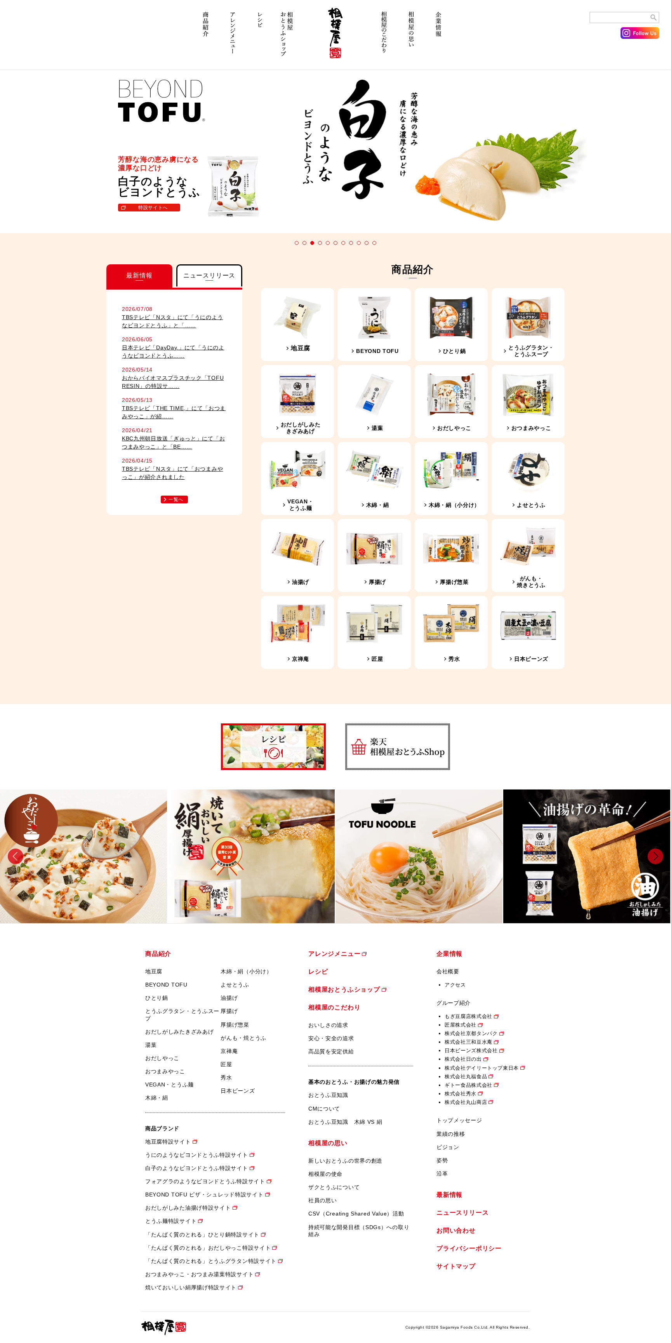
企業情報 (438, 38)
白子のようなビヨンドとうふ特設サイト (196, 1168)
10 (367, 243)
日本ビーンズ (238, 1091)
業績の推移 (450, 1134)
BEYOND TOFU (166, 984)
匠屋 (226, 1064)
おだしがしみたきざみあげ (179, 1032)
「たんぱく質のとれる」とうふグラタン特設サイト (210, 1261)
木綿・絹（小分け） (246, 971)
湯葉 (150, 1045)
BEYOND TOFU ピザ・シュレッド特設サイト (204, 1194)
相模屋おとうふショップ (287, 38)
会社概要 (447, 971)
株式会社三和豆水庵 (468, 1042)
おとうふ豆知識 (328, 1095)
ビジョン (447, 1147)
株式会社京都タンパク (471, 1033)
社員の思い (322, 1200)
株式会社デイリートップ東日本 (482, 1068)
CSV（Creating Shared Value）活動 (356, 1213)
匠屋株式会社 (460, 1025)
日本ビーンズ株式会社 (471, 1050)
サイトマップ (456, 1266)
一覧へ (176, 499)
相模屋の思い (411, 38)
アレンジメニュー (232, 38)
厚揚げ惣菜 (235, 1025)
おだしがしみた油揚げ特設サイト (188, 1208)
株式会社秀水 (460, 1094)
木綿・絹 (156, 1098)
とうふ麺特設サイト (170, 1221)
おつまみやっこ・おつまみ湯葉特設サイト (199, 1274)
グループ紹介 (453, 1003)
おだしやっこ (162, 1058)
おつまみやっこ (165, 1071)
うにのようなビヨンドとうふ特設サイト (196, 1155)
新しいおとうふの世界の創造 (345, 1161)
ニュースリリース (462, 1212)
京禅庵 (229, 1051)
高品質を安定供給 (331, 1051)
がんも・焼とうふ (243, 1038)
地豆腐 (153, 971)
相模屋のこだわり (384, 38)
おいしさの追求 (328, 1025)
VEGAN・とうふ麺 (169, 1084)
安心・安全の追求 (331, 1038)
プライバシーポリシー (469, 1248)
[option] (84, 856)
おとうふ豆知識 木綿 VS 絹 (345, 1122)
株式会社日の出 (463, 1059)
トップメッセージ (459, 1120)
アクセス (455, 985)
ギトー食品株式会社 (468, 1085)
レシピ (259, 38)
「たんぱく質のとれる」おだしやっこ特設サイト (208, 1248)
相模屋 (335, 38)
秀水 (226, 1077)
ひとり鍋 (156, 998)
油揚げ (229, 998)
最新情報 (449, 1194)
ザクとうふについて (334, 1187)
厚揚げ (229, 1011)
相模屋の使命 (325, 1174)
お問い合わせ (456, 1230)
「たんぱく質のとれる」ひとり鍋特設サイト (202, 1234)
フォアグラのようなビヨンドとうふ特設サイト (205, 1181)
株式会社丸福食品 (466, 1076)
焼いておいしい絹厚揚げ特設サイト (190, 1287)
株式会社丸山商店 (466, 1102)
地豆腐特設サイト (168, 1142)
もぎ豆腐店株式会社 (468, 1016)
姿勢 (442, 1160)
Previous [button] (15, 856)
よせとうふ (235, 984)
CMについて (324, 1108)
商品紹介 (205, 38)
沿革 (442, 1173)
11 (374, 243)
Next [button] (655, 856)
